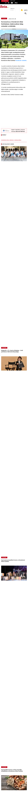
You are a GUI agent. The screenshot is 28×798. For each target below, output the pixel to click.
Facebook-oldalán (20, 60)
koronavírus (17, 140)
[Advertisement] (14, 111)
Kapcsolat (12, 0)
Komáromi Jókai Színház (7, 140)
